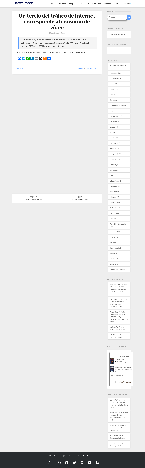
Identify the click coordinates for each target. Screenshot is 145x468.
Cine (111, 84)
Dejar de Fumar (115, 111)
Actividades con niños (118, 65)
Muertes (113, 197)
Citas (112, 89)
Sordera (113, 243)
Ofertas (113, 218)
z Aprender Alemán (117, 269)
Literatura (113, 186)
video (95, 68)
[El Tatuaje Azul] (112, 362)
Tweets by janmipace (117, 34)
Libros (112, 175)
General (113, 143)
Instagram (113, 159)
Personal (113, 232)
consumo (80, 68)
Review (112, 237)
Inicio (52, 4)
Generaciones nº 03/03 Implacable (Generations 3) (124, 369)
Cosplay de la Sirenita (117, 438)
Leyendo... (125, 356)
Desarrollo (114, 116)
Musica (112, 202)
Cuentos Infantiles (116, 105)
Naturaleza (114, 208)
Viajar (112, 259)
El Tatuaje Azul (120, 359)
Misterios (113, 192)
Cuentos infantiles (94, 4)
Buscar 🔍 (127, 4)
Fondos (112, 138)
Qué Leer (79, 4)
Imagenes (113, 154)
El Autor (117, 4)
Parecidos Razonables (118, 224)
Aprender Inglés (116, 78)
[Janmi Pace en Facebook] (66, 461)
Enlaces (112, 127)
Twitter (112, 253)
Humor (112, 148)
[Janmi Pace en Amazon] (49, 461)
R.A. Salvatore (114, 373)
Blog (71, 4)
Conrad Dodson (115, 443)
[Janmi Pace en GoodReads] (81, 461)
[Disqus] (57, 108)
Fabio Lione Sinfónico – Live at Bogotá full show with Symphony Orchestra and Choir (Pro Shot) (119, 317)
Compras (113, 100)
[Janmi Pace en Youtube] (90, 461)
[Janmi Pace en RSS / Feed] (97, 461)
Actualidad (114, 73)
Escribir (113, 132)
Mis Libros (62, 4)
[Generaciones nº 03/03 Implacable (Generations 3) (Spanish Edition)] (112, 370)
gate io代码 (114, 400)
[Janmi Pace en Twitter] (74, 461)
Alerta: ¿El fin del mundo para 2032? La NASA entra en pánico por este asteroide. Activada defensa (118, 289)
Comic (112, 95)
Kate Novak (119, 361)
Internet (20, 68)
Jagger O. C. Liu (115, 435)
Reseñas (107, 4)
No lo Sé (113, 213)
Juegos (112, 170)
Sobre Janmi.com (70, 456)
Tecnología (114, 248)
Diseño (112, 121)
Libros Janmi (114, 181)
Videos (112, 264)
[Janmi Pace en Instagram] (59, 461)
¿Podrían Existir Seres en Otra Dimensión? (118, 427)
